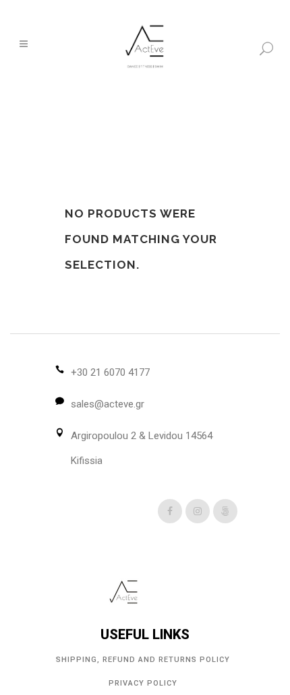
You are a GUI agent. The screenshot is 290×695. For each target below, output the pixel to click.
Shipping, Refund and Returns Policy (143, 659)
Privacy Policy (143, 683)
